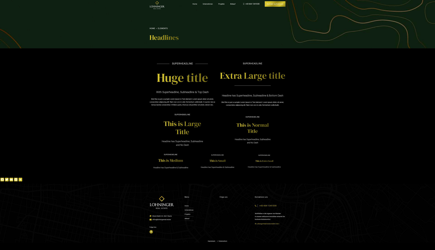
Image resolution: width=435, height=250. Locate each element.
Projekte (221, 4)
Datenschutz (223, 241)
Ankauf (233, 4)
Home (195, 4)
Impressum (211, 241)
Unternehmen (208, 4)
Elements (163, 28)
